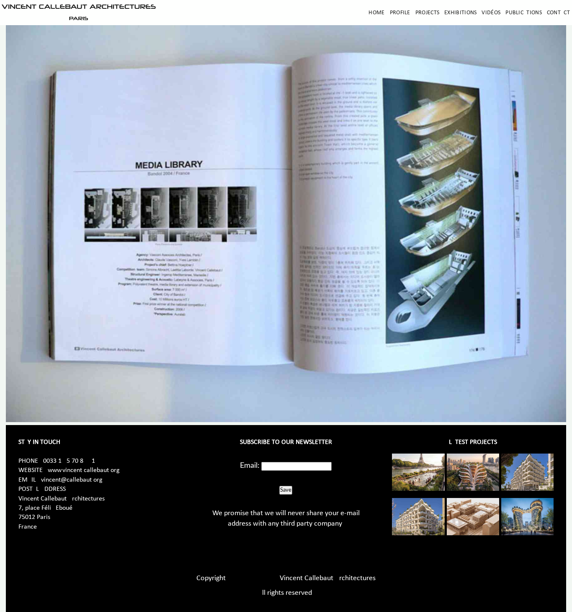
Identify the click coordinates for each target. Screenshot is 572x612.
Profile (400, 13)
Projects (427, 13)
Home (376, 13)
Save (285, 490)
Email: (250, 465)
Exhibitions (460, 13)
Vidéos (491, 13)
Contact (558, 13)
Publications (523, 13)
